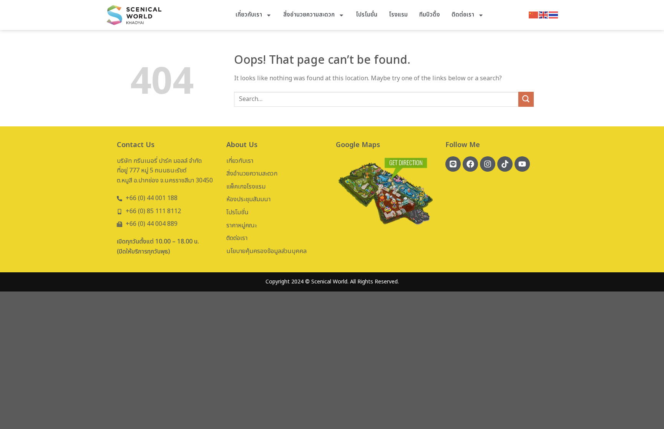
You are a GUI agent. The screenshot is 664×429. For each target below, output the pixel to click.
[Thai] (554, 14)
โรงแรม (398, 14)
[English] (544, 14)
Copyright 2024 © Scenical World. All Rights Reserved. (332, 282)
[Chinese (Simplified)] (534, 14)
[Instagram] (487, 164)
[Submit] (526, 99)
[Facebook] (470, 164)
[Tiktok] (505, 164)
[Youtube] (522, 164)
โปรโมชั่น (366, 14)
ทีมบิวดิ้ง (429, 14)
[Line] (453, 164)
